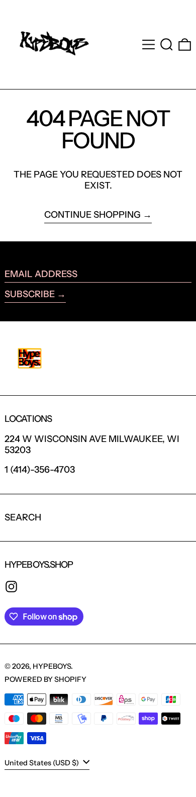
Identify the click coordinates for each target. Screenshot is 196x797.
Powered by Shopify (45, 679)
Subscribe (30, 294)
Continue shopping (92, 215)
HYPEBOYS (52, 666)
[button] (166, 44)
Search (23, 517)
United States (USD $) (42, 762)
